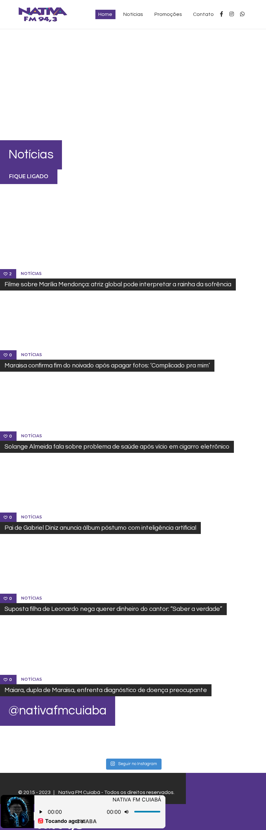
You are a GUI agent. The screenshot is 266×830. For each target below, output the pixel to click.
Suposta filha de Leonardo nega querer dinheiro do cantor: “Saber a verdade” (113, 609)
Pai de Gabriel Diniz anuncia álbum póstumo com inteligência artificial (100, 528)
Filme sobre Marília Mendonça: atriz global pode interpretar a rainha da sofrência (118, 284)
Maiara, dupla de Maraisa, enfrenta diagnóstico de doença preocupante (106, 690)
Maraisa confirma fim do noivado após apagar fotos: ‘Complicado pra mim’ (107, 365)
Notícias (31, 273)
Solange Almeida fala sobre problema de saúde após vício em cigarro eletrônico (117, 446)
